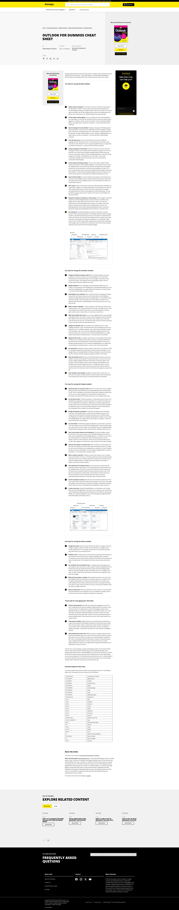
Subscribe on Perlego (121, 53)
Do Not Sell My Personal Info (118, 902)
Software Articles (62, 27)
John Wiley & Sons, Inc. (62, 900)
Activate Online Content (51, 886)
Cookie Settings (106, 902)
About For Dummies (50, 879)
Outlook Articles (88, 27)
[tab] (47, 806)
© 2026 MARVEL (48, 907)
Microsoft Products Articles (75, 27)
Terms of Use (88, 902)
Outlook (88, 776)
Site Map (47, 889)
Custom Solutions (84, 10)
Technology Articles (52, 27)
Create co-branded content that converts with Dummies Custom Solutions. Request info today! (89, 1)
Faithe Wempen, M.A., (84, 758)
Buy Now (121, 49)
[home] (49, 4)
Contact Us (47, 882)
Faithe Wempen (47, 48)
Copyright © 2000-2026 (50, 900)
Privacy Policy (97, 902)
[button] (56, 9)
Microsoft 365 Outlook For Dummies (79, 49)
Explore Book (121, 46)
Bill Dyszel (54, 48)
